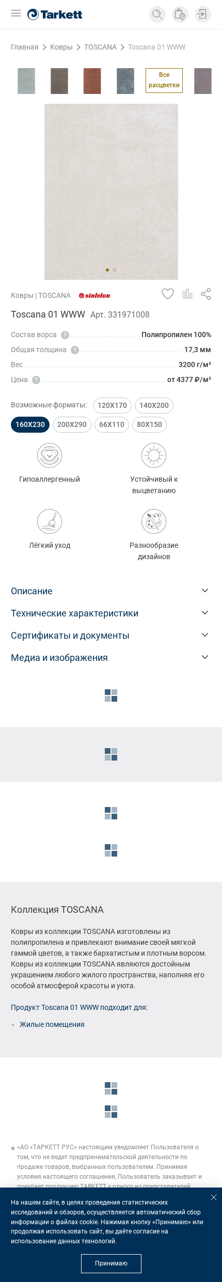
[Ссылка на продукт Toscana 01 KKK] (125, 81)
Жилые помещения (52, 1024)
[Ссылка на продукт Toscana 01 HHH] (92, 81)
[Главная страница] (54, 14)
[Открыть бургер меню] (16, 14)
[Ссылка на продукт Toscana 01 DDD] (59, 81)
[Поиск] (157, 14)
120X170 (112, 405)
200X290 (72, 424)
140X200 (154, 405)
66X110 (111, 424)
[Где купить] (180, 14)
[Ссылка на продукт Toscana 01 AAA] (26, 81)
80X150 (149, 424)
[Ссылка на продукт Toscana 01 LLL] (203, 81)
